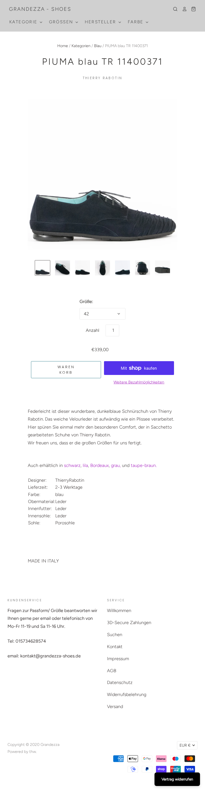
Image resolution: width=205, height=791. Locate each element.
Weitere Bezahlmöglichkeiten (139, 382)
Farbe (136, 21)
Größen (62, 21)
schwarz (72, 465)
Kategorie (24, 21)
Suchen (114, 634)
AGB (111, 670)
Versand (115, 706)
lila (85, 465)
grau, (116, 465)
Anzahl (92, 330)
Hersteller (101, 21)
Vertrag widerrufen (177, 779)
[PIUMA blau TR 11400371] (42, 267)
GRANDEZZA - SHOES (40, 9)
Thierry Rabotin (102, 78)
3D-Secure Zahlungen (129, 622)
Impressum (118, 658)
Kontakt (114, 646)
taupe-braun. (143, 465)
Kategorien (81, 45)
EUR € (185, 745)
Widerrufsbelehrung (126, 694)
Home (62, 45)
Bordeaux (99, 465)
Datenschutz (119, 682)
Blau (98, 45)
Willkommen (119, 610)
